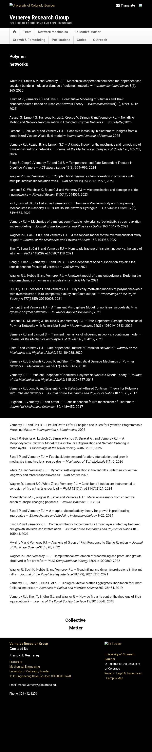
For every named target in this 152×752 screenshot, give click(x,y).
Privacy (109, 673)
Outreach (100, 40)
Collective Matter (87, 32)
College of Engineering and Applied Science (41, 23)
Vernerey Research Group (39, 17)
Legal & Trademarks (129, 673)
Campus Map (114, 678)
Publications (61, 40)
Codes (81, 40)
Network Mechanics (53, 32)
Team (27, 32)
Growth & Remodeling (29, 40)
